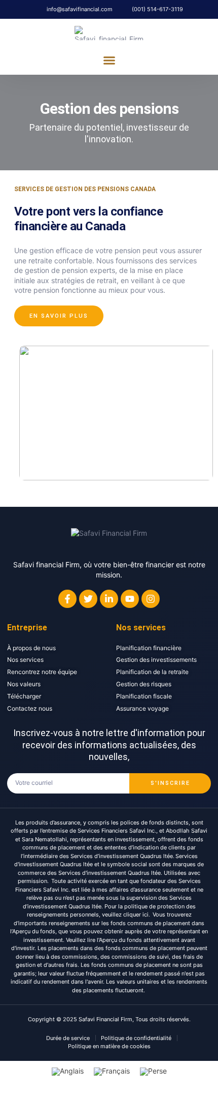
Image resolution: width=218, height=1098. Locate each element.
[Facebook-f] (67, 599)
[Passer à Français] (112, 1072)
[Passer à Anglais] (68, 1072)
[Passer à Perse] (153, 1072)
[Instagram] (150, 599)
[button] (109, 60)
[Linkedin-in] (109, 599)
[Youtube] (130, 599)
